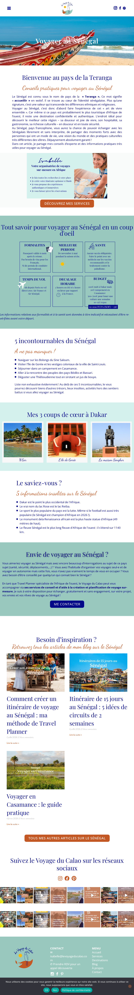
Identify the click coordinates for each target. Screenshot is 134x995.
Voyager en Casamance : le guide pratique (34, 804)
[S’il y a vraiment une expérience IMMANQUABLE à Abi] (8, 895)
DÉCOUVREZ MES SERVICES (67, 203)
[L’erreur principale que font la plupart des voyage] (42, 895)
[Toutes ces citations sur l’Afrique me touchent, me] (75, 895)
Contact (97, 972)
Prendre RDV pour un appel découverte (65, 966)
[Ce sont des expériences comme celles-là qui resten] (126, 895)
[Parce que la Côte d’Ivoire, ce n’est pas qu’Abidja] (58, 895)
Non (55, 990)
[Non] (130, 986)
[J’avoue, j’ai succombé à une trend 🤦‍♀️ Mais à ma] (109, 895)
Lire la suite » (13, 743)
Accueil (96, 952)
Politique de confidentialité (76, 990)
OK (46, 990)
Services (97, 956)
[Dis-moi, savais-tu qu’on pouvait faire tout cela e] (92, 895)
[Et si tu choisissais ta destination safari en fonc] (25, 895)
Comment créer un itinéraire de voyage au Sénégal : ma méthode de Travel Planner (33, 715)
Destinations (100, 960)
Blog (95, 964)
